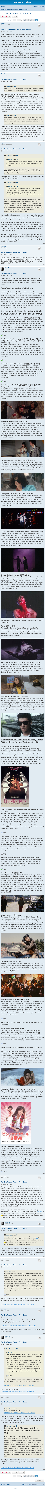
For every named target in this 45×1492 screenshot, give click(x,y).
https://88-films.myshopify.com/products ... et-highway (17, 1304)
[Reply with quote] (39, 25)
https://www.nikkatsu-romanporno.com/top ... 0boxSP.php (18, 1325)
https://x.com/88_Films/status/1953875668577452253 (17, 1467)
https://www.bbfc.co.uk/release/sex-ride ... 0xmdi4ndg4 (17, 1391)
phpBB (17, 1488)
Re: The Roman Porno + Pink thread (16, 30)
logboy (2, 23)
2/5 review (39, 1211)
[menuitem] (3, 6)
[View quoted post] (15, 87)
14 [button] (30, 20)
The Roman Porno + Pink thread (16, 13)
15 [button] (33, 20)
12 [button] (24, 20)
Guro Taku (3, 73)
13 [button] (27, 20)
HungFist (7, 267)
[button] (14, 20)
